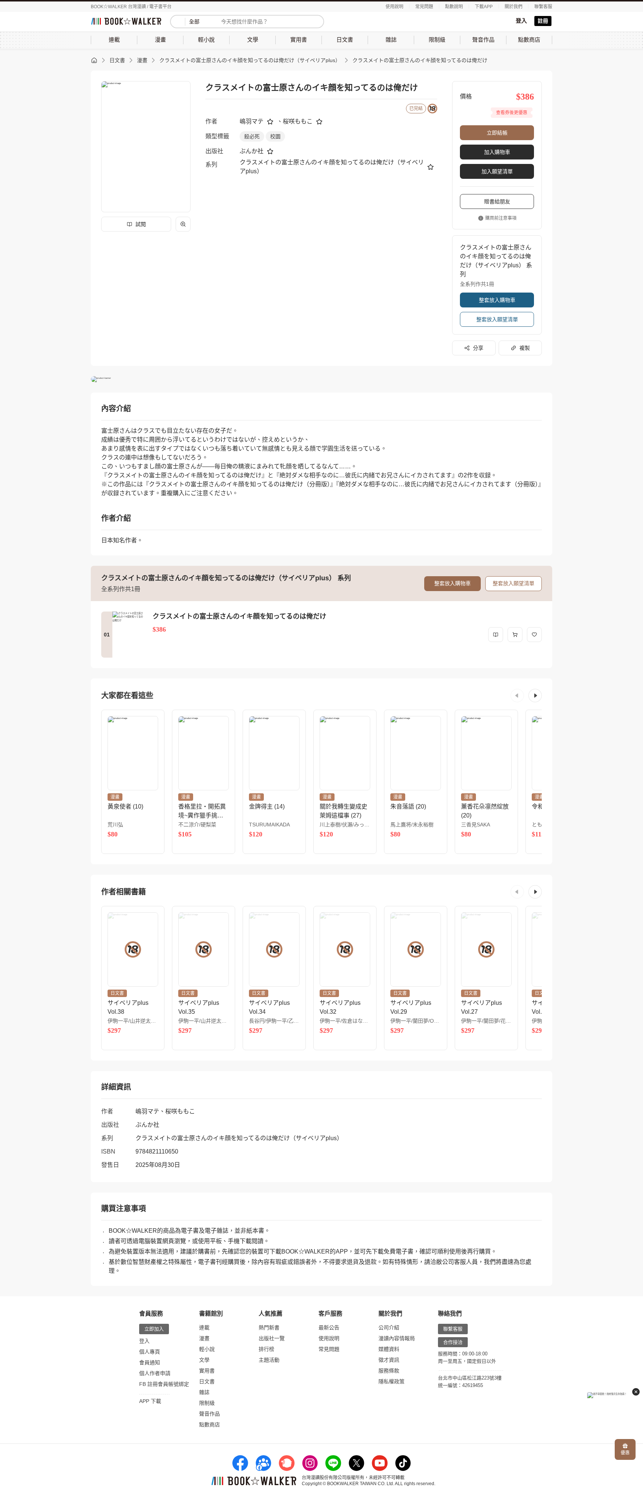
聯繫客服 (543, 6)
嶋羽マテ (251, 121)
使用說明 (394, 6)
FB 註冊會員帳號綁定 (164, 1384)
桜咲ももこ (298, 121)
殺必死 (252, 136)
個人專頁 (149, 1352)
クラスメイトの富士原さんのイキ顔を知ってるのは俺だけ (419, 60)
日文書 (117, 60)
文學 (204, 1360)
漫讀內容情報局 (396, 1338)
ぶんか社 (251, 151)
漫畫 (142, 60)
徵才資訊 (388, 1360)
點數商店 (209, 1425)
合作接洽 (453, 1342)
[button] (517, 695)
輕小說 (207, 1349)
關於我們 (513, 6)
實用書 (207, 1371)
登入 (521, 20)
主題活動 (269, 1360)
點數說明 (454, 6)
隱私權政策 (391, 1381)
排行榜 (266, 1349)
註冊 (543, 21)
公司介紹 (388, 1327)
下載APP (484, 6)
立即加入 (154, 1329)
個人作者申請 (154, 1373)
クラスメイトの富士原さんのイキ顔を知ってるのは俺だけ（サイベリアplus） (249, 60)
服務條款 (388, 1371)
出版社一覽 (272, 1338)
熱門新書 (269, 1327)
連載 (204, 1327)
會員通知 (149, 1362)
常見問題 (424, 6)
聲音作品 (209, 1414)
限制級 (207, 1403)
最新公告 (329, 1327)
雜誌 (204, 1392)
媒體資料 (388, 1349)
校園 (275, 136)
